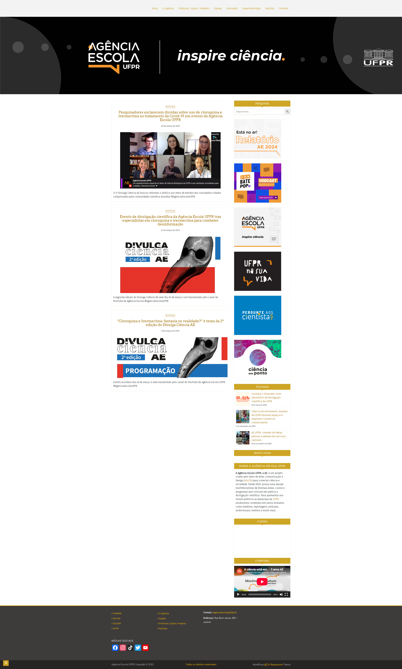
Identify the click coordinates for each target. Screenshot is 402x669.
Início (155, 8)
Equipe (218, 8)
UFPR (276, 499)
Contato (283, 8)
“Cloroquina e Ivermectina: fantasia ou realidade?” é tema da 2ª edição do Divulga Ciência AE (170, 323)
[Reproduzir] (238, 594)
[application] (262, 581)
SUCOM (117, 623)
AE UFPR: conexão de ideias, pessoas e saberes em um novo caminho (268, 436)
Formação (232, 8)
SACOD (248, 480)
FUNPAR (117, 613)
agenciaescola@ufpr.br (225, 612)
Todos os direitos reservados (201, 664)
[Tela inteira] (286, 594)
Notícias (269, 8)
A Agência (168, 8)
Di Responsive (275, 664)
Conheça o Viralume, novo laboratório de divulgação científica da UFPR (266, 397)
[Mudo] (281, 594)
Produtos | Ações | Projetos (194, 8)
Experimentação (251, 8)
